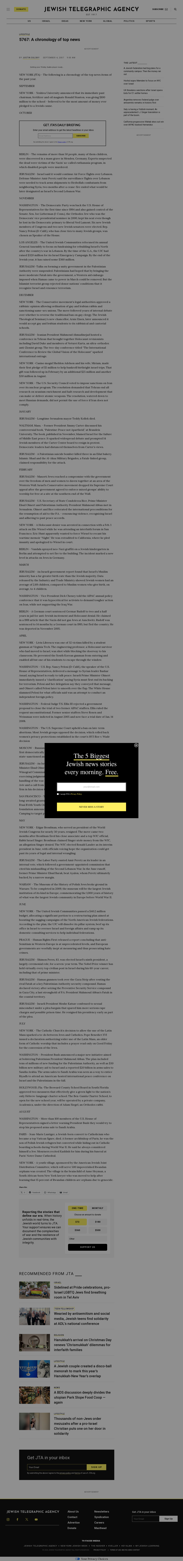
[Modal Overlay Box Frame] (91, 780)
